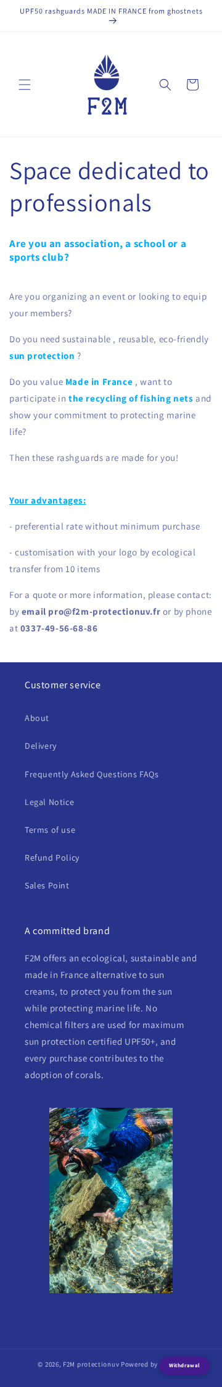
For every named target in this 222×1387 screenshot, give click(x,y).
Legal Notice (49, 801)
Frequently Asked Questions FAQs (92, 774)
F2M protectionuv (91, 1364)
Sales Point (47, 885)
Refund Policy (52, 857)
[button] (24, 84)
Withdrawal (184, 1365)
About (37, 717)
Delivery (41, 745)
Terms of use (50, 829)
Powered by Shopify (152, 1364)
